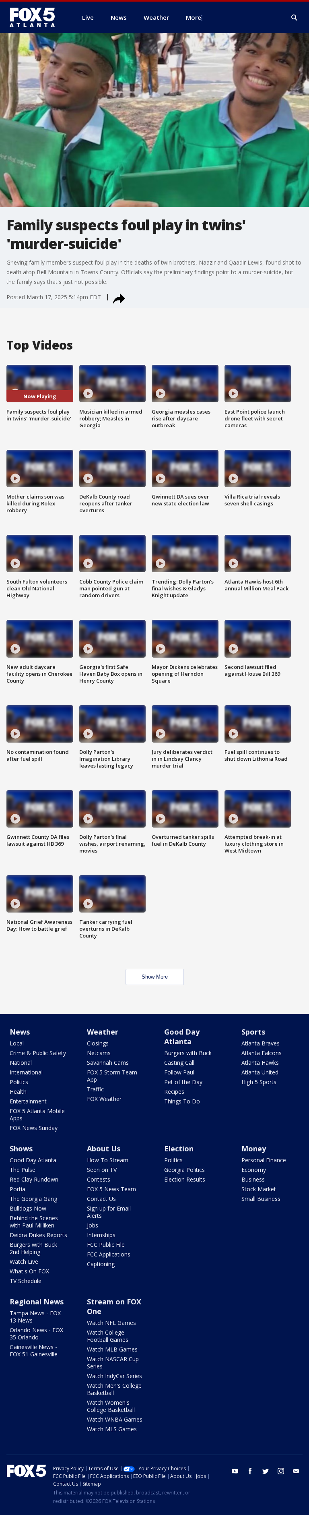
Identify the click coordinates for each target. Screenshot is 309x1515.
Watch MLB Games (112, 1349)
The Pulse (22, 1170)
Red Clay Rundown (34, 1179)
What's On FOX (29, 1271)
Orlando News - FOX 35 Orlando (36, 1333)
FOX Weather (104, 1099)
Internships (101, 1235)
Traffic (95, 1089)
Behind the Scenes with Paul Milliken (34, 1221)
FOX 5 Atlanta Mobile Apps (37, 1114)
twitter (265, 1471)
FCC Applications (108, 1254)
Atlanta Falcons (261, 1053)
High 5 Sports (258, 1082)
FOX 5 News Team (111, 1189)
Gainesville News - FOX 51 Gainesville (34, 1350)
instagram (280, 1471)
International (26, 1072)
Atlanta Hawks (260, 1062)
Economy (253, 1170)
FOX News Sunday (34, 1128)
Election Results (184, 1179)
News (20, 1032)
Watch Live (24, 1261)
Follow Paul (179, 1072)
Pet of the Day (183, 1082)
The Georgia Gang (33, 1198)
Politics (19, 1082)
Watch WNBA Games (114, 1419)
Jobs (92, 1225)
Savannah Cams (108, 1062)
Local (17, 1043)
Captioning (101, 1264)
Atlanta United (259, 1072)
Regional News (37, 1301)
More (193, 17)
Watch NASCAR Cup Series (113, 1362)
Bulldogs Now (28, 1208)
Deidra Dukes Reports (38, 1235)
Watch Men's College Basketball (114, 1389)
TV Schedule (25, 1281)
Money (253, 1148)
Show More (155, 977)
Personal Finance (263, 1160)
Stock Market (258, 1189)
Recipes (174, 1091)
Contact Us (101, 1198)
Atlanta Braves (260, 1043)
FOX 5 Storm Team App (112, 1075)
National (21, 1062)
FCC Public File (106, 1244)
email (296, 1471)
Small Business (260, 1198)
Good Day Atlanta (182, 1036)
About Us (103, 1148)
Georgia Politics (184, 1170)
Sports (253, 1032)
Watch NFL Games (111, 1323)
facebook (250, 1471)
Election (179, 1148)
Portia (17, 1189)
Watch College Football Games (107, 1336)
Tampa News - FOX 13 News (35, 1316)
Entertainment (28, 1101)
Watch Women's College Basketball (111, 1406)
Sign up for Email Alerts (109, 1212)
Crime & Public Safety (38, 1053)
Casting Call (179, 1062)
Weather (102, 1032)
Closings (98, 1043)
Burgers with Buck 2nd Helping (33, 1248)
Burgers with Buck (188, 1053)
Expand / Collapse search (294, 17)
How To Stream (107, 1160)
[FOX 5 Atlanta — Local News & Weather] (36, 17)
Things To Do (182, 1101)
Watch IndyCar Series (114, 1376)
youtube (235, 1471)
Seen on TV (102, 1170)
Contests (98, 1179)
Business (253, 1179)
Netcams (99, 1053)
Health (18, 1091)
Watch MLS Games (112, 1429)
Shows (21, 1148)
